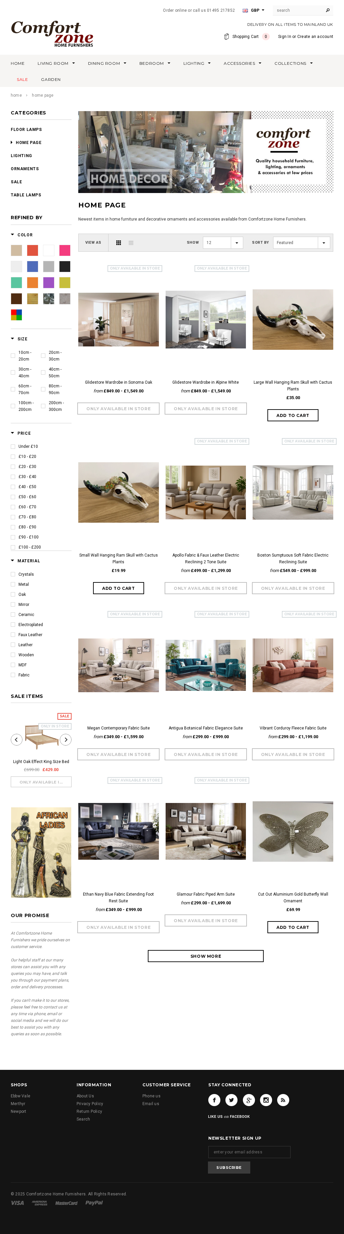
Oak (22, 594)
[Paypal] (94, 1202)
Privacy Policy (90, 1103)
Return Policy (89, 1111)
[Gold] (65, 282)
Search (83, 1119)
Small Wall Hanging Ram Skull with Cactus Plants (118, 558)
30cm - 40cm (24, 372)
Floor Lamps (26, 129)
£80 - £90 (27, 527)
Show (193, 242)
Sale (16, 182)
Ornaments (25, 169)
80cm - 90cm (55, 389)
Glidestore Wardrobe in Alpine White (205, 382)
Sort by (260, 242)
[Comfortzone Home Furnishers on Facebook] (214, 1100)
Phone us (151, 1096)
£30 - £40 (27, 476)
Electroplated (30, 624)
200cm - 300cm (56, 406)
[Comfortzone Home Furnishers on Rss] (283, 1100)
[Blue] (32, 266)
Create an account (315, 36)
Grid (118, 242)
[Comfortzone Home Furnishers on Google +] (249, 1100)
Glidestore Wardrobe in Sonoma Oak (118, 382)
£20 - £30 (27, 466)
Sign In (284, 36)
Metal (23, 584)
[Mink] (65, 298)
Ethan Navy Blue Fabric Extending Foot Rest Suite (118, 897)
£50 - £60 (27, 496)
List (131, 242)
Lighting (21, 155)
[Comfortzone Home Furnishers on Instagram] (266, 1100)
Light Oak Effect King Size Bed (41, 761)
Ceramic (26, 614)
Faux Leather (30, 634)
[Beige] (16, 250)
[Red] (32, 250)
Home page (28, 142)
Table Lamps (26, 195)
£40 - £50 (27, 486)
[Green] (16, 282)
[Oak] (32, 298)
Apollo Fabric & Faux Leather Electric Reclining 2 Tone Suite (205, 558)
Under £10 (28, 446)
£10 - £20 (27, 456)
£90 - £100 (28, 537)
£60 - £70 (27, 507)
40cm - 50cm (55, 372)
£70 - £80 (27, 517)
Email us (150, 1103)
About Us (85, 1096)
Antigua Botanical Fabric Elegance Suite (206, 728)
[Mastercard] (66, 1202)
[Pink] (65, 250)
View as (93, 242)
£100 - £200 (29, 547)
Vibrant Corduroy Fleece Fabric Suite (293, 728)
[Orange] (32, 282)
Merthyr (18, 1103)
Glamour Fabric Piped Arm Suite (206, 894)
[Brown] (16, 298)
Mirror (23, 604)
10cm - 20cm (24, 356)
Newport (19, 1111)
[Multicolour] (16, 315)
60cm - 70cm (24, 389)
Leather (25, 645)
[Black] (65, 266)
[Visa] (17, 1202)
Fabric (24, 675)
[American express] (39, 1202)
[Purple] (48, 282)
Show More (205, 956)
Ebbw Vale (20, 1096)
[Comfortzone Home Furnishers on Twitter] (231, 1100)
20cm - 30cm (55, 356)
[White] (48, 250)
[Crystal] (48, 298)
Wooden (26, 655)
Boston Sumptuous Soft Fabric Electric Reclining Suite (293, 558)
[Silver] (16, 266)
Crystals (26, 574)
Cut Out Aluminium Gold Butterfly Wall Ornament (293, 897)
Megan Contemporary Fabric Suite (118, 728)
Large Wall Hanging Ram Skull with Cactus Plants (293, 385)
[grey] (48, 266)
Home (16, 95)
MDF (22, 665)
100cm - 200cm (26, 406)
